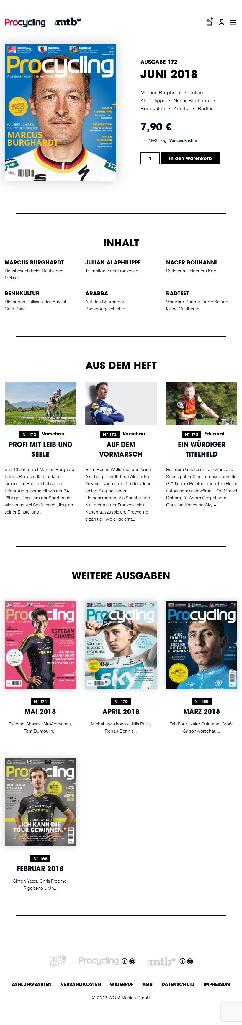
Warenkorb (209, 22)
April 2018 (121, 712)
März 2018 (201, 712)
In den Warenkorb (190, 159)
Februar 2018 (40, 869)
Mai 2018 (40, 712)
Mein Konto (221, 22)
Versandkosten (183, 140)
